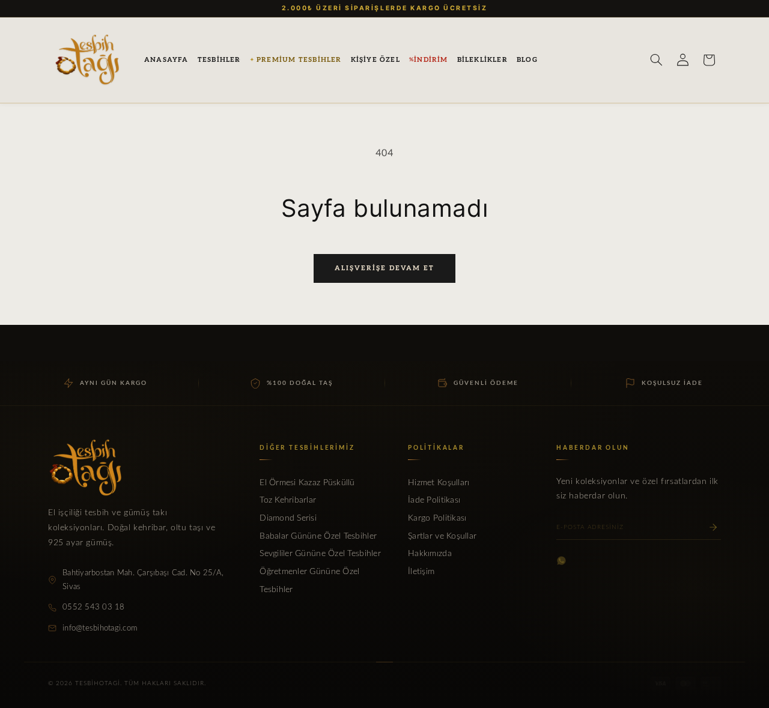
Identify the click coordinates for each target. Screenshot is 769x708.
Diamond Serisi (288, 518)
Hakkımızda (430, 553)
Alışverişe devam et (384, 268)
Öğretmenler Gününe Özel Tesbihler (309, 580)
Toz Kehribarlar (288, 500)
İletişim (421, 571)
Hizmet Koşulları (438, 483)
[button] (219, 60)
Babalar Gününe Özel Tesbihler (318, 536)
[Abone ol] (713, 527)
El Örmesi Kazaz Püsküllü (307, 483)
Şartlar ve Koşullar (442, 536)
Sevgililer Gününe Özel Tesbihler (320, 553)
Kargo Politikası (437, 518)
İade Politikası (434, 500)
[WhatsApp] (561, 560)
